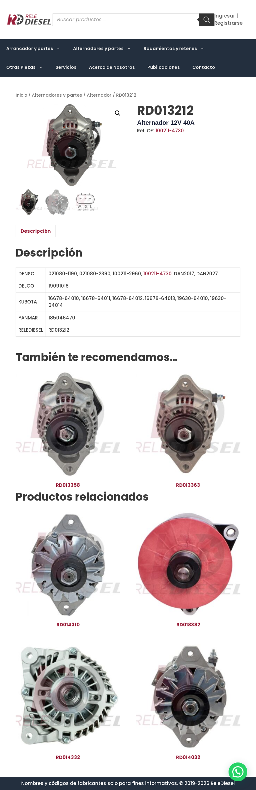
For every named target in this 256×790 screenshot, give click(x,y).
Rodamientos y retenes (170, 48)
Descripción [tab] (36, 231)
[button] (117, 113)
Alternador (99, 95)
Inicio (21, 95)
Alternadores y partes (98, 48)
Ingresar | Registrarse (228, 19)
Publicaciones (163, 67)
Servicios (66, 67)
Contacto (203, 67)
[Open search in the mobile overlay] (133, 19)
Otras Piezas (21, 67)
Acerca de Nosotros (112, 67)
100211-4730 (169, 130)
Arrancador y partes (29, 48)
